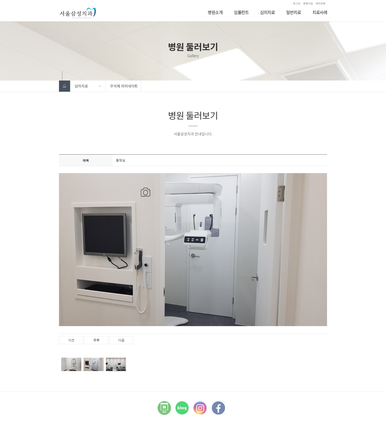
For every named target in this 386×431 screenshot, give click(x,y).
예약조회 (320, 3)
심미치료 (81, 86)
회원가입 (308, 3)
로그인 (296, 3)
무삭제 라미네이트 (124, 86)
